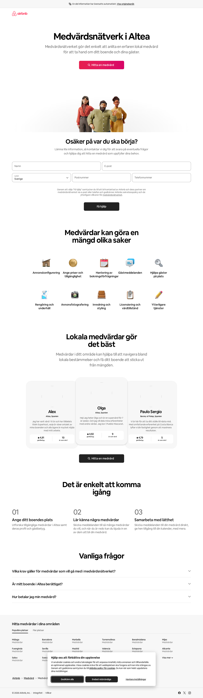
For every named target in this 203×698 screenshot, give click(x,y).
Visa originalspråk (125, 4)
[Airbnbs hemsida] (20, 13)
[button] (101, 571)
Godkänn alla (67, 679)
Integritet (38, 693)
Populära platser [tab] (20, 630)
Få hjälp (101, 206)
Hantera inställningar (136, 679)
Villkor (48, 693)
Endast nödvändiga (101, 679)
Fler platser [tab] (38, 630)
